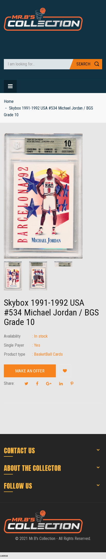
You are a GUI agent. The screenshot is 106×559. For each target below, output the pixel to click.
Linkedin (61, 383)
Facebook (37, 383)
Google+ (48, 383)
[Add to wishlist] (64, 370)
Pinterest (71, 383)
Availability (12, 336)
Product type (14, 354)
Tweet (26, 383)
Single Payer (14, 345)
